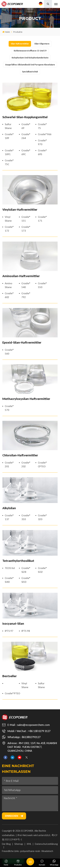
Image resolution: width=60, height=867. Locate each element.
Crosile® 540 (26, 285)
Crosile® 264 (26, 136)
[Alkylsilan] (30, 490)
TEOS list (10, 568)
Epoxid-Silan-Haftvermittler (21, 343)
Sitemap (18, 843)
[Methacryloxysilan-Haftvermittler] (30, 379)
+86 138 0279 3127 (39, 731)
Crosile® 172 (9, 228)
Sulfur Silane (8, 126)
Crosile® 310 (26, 517)
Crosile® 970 (42, 142)
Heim (7, 31)
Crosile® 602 (9, 295)
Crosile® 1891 (9, 152)
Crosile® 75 (42, 126)
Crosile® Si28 (26, 570)
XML (29, 843)
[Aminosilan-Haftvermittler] (30, 256)
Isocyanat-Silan (13, 624)
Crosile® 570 (9, 408)
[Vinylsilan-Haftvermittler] (30, 189)
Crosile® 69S (42, 152)
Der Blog (6, 843)
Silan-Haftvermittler (20, 44)
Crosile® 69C (26, 152)
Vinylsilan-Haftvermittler (19, 210)
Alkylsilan (9, 508)
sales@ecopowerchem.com (33, 725)
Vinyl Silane (8, 218)
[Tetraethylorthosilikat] (30, 543)
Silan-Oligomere (41, 44)
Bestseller (9, 676)
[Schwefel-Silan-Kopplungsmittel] (30, 97)
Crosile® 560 (9, 351)
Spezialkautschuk (30, 71)
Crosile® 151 (26, 218)
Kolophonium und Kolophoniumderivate (30, 57)
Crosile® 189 (9, 136)
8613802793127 (31, 737)
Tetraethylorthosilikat (18, 561)
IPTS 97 (9, 631)
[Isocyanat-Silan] (30, 605)
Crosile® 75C (9, 162)
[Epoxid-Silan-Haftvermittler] (30, 322)
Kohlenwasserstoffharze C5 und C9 (30, 50)
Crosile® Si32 (42, 570)
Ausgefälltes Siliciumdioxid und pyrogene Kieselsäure (30, 64)
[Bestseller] (30, 656)
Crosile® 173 (26, 228)
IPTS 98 (25, 631)
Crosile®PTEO (11, 693)
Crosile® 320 (42, 517)
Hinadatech (47, 851)
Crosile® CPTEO (42, 464)
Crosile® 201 (9, 464)
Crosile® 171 (42, 218)
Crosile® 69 (26, 126)
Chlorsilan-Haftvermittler (20, 455)
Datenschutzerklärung (46, 843)
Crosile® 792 (26, 295)
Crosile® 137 (9, 517)
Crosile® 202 (26, 464)
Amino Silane (8, 285)
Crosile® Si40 (9, 580)
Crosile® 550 (42, 285)
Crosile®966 (44, 134)
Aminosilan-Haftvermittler (21, 276)
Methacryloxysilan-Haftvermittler (26, 399)
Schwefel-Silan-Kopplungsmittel (25, 117)
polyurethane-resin (30, 851)
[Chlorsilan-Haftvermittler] (30, 435)
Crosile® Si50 (26, 580)
